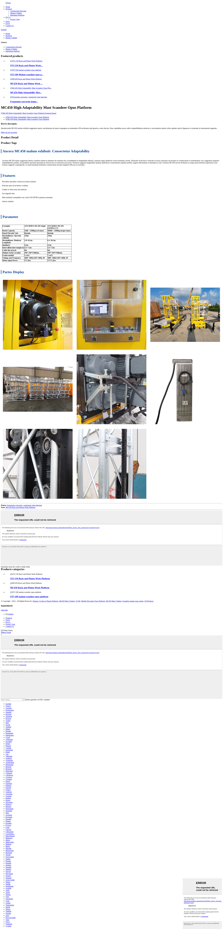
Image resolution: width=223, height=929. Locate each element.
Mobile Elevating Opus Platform (93, 601)
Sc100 (78, 601)
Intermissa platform (13, 51)
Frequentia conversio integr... (24, 101)
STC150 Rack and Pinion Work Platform (30, 578)
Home (8, 7)
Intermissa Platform (17, 15)
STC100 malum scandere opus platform (29, 596)
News (8, 21)
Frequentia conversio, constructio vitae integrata (24, 505)
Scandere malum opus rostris (132, 601)
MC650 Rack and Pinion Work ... (26, 83)
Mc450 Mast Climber (113, 601)
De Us (8, 17)
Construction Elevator (18, 11)
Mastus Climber (16, 13)
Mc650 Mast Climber (67, 601)
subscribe (4, 610)
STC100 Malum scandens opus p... (26, 74)
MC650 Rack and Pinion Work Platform (20, 507)
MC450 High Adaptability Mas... (26, 92)
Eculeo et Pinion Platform (48, 601)
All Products (148, 601)
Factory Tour (15, 19)
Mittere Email (6, 632)
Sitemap (35, 601)
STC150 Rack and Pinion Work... (26, 65)
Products (9, 9)
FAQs (8, 24)
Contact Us (10, 26)
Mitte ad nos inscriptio (9, 132)
